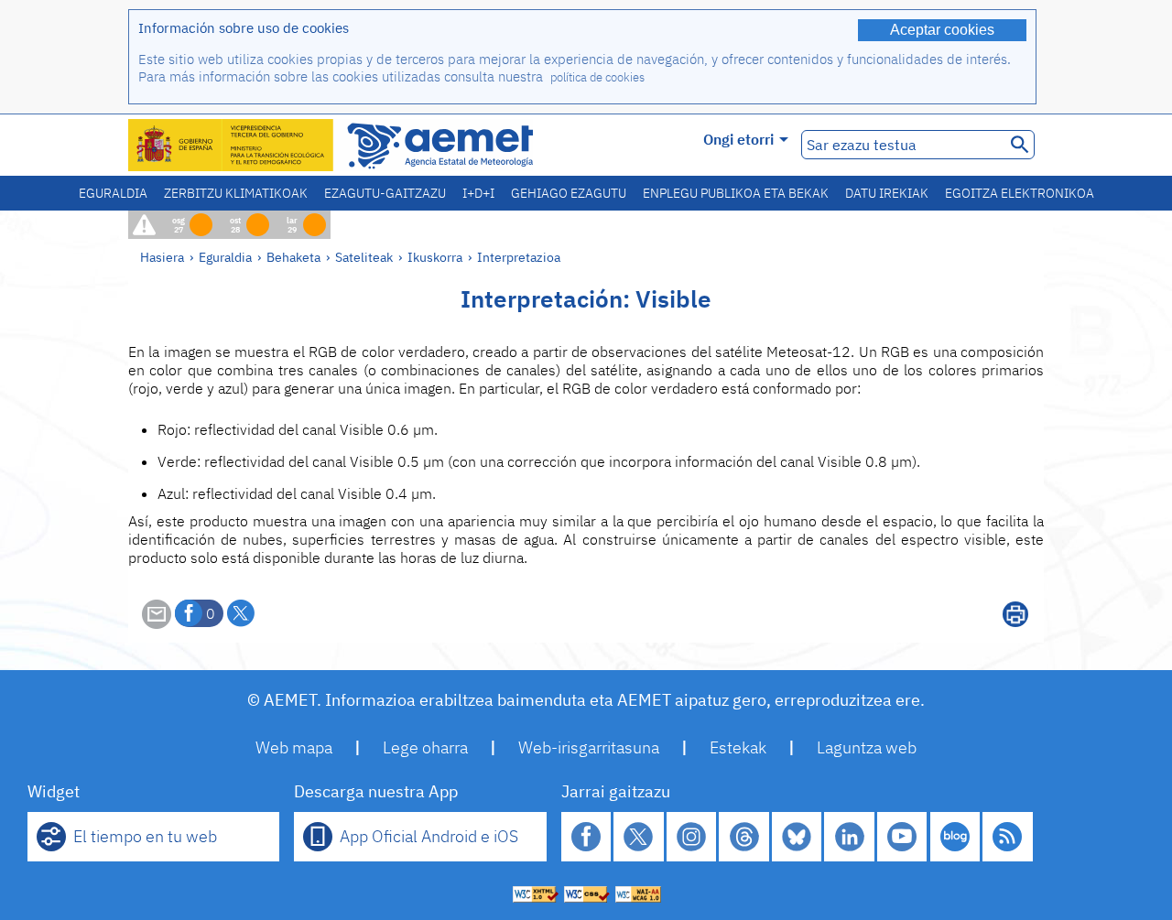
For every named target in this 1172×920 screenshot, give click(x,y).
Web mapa (293, 747)
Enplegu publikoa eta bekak (736, 193)
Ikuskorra (434, 256)
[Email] (156, 623)
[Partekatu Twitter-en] (241, 613)
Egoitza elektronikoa (1019, 193)
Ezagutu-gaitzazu (385, 193)
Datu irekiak (886, 193)
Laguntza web (867, 747)
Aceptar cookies (942, 30)
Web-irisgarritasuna (588, 747)
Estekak (738, 747)
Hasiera (162, 256)
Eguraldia (113, 193)
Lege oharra (425, 747)
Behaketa (293, 256)
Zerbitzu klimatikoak (236, 193)
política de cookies (597, 77)
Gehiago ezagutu (568, 193)
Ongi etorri (738, 139)
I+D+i (478, 193)
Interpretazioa (518, 256)
